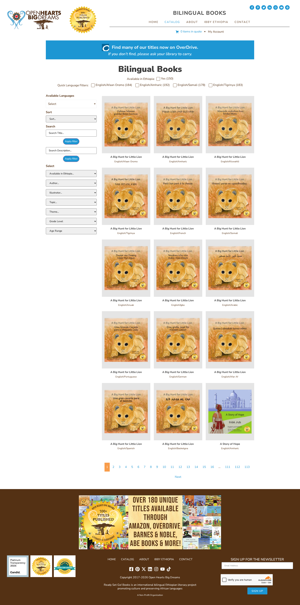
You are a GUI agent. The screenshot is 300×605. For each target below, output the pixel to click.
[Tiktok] (168, 569)
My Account (216, 32)
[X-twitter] (143, 569)
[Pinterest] (137, 569)
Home (153, 22)
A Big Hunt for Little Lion (126, 157)
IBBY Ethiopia (216, 22)
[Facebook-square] (131, 569)
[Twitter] (263, 7)
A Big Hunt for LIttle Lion (126, 300)
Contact (242, 22)
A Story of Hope (230, 444)
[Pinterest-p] (258, 7)
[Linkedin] (150, 569)
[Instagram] (275, 7)
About (192, 22)
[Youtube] (281, 7)
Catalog (172, 22)
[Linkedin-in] (269, 7)
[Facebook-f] (252, 7)
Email (225, 560)
